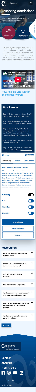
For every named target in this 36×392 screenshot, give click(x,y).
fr (13, 380)
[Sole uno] (11, 347)
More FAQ (6, 325)
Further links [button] (9, 368)
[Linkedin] (20, 374)
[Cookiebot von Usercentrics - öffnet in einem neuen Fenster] (25, 155)
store (26, 116)
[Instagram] (8, 374)
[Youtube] (14, 374)
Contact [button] (6, 357)
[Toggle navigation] (30, 3)
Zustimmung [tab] (6, 160)
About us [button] (7, 362)
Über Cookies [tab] (29, 160)
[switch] (31, 200)
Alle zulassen (18, 222)
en (8, 380)
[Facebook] (3, 374)
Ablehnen (18, 235)
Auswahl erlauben (18, 228)
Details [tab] (17, 160)
